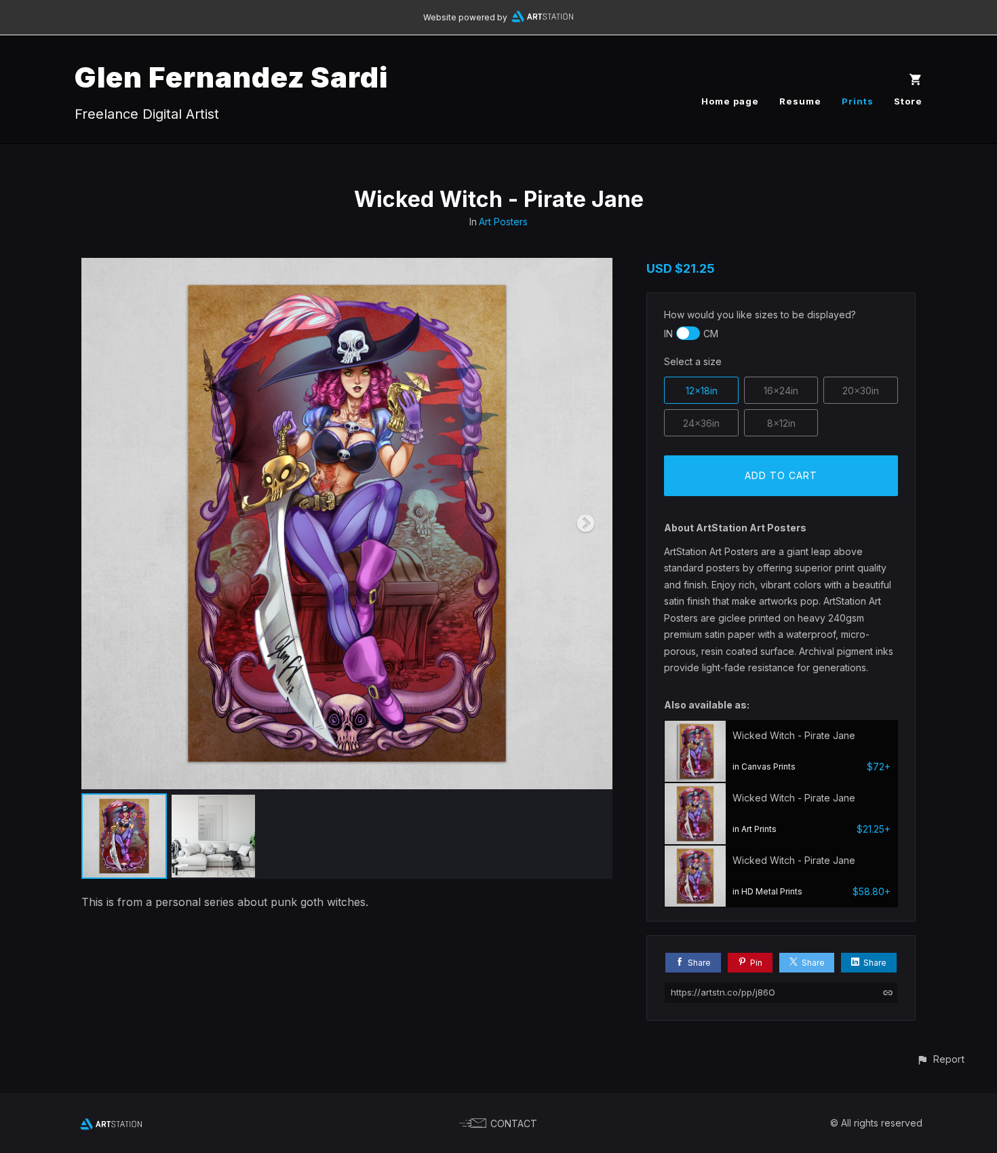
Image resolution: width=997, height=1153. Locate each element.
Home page (730, 101)
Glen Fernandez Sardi (231, 77)
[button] (940, 1059)
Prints (858, 101)
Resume (800, 101)
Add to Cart (781, 475)
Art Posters (503, 221)
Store (908, 101)
